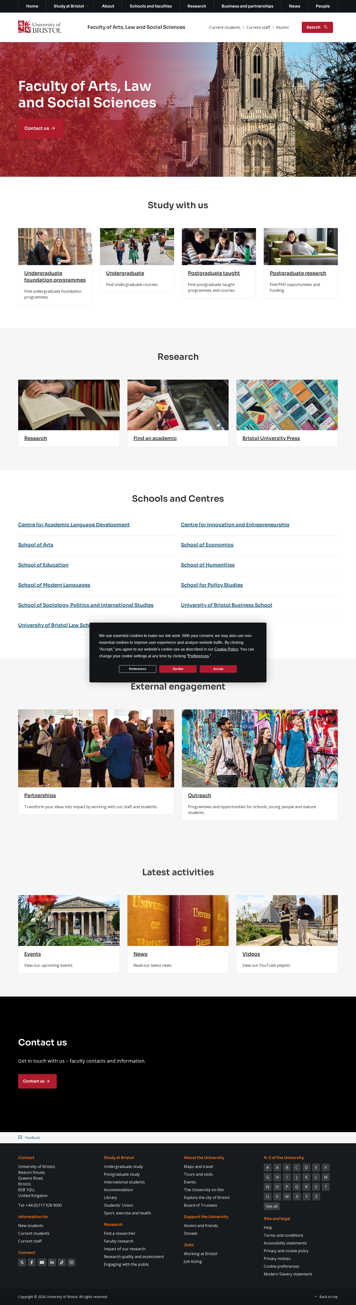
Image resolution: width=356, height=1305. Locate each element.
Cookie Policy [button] (226, 649)
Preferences (137, 668)
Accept (218, 668)
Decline (178, 668)
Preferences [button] (198, 656)
